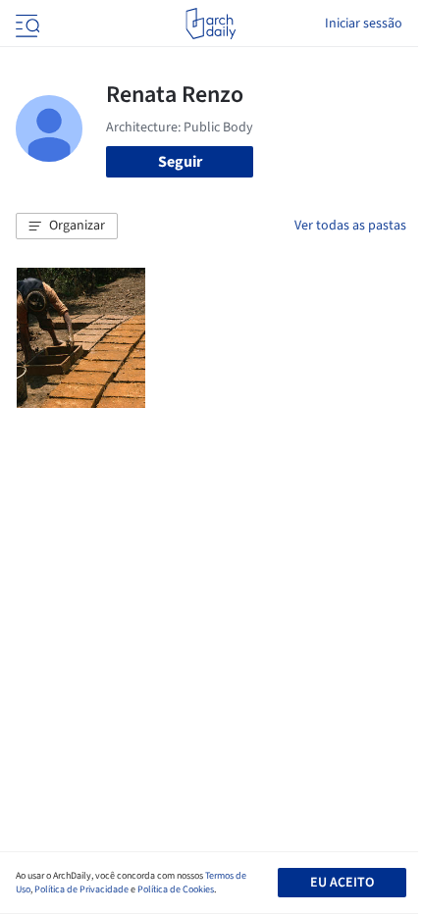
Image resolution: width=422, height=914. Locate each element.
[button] (67, 226)
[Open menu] (25, 23)
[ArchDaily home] (210, 23)
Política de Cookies (175, 889)
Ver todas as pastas (350, 225)
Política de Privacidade (81, 889)
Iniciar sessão (363, 23)
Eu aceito (342, 882)
